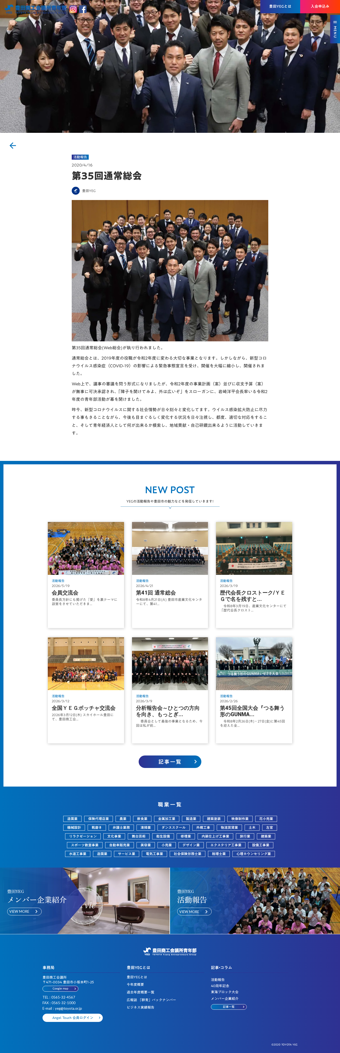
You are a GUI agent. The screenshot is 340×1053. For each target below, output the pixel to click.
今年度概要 (135, 984)
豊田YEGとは (137, 977)
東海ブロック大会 (225, 992)
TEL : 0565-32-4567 (58, 997)
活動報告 (80, 157)
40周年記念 (220, 986)
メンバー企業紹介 (225, 998)
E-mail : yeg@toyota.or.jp (62, 1008)
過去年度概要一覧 (140, 992)
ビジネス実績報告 (140, 1007)
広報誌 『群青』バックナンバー (151, 1000)
